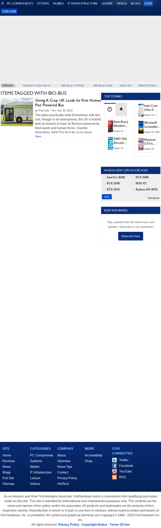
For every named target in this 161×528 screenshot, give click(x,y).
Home (7, 455)
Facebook (126, 465)
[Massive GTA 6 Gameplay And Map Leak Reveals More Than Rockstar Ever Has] (141, 144)
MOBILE (58, 3)
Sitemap (8, 483)
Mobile (34, 466)
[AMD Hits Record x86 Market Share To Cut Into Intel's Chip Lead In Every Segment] (110, 143)
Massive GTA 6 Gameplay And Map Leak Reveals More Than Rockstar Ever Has (151, 142)
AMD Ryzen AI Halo (103, 85)
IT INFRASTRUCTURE (83, 3)
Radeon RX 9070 (146, 189)
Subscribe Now (130, 236)
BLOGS (136, 3)
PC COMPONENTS (20, 3)
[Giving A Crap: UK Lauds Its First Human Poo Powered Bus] (17, 112)
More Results (153, 198)
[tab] (109, 109)
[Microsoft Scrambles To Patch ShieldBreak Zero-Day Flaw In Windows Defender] (141, 127)
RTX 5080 (142, 177)
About (61, 455)
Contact (62, 472)
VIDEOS (121, 3)
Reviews (9, 461)
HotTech (63, 483)
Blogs (7, 472)
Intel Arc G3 (125, 85)
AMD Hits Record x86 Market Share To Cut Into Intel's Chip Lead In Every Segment (121, 141)
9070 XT (141, 183)
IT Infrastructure (41, 472)
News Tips (64, 466)
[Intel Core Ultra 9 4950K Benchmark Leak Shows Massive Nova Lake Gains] (141, 110)
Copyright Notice (94, 524)
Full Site (8, 478)
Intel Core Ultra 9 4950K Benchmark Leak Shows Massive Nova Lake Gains (152, 108)
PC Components (41, 455)
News (38, 136)
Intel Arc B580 (115, 177)
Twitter (123, 460)
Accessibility (93, 455)
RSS (122, 477)
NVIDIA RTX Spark (147, 85)
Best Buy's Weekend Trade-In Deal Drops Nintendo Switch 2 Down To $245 (120, 124)
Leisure (35, 478)
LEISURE (107, 3)
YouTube (125, 471)
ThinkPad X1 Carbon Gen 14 (36, 85)
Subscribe (9, 11)
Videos (35, 483)
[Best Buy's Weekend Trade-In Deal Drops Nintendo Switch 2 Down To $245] (110, 126)
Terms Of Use (120, 524)
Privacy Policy (67, 478)
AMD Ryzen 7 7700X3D (72, 85)
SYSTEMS (43, 3)
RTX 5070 (113, 189)
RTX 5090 (113, 183)
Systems (36, 461)
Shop (148, 3)
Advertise (63, 461)
